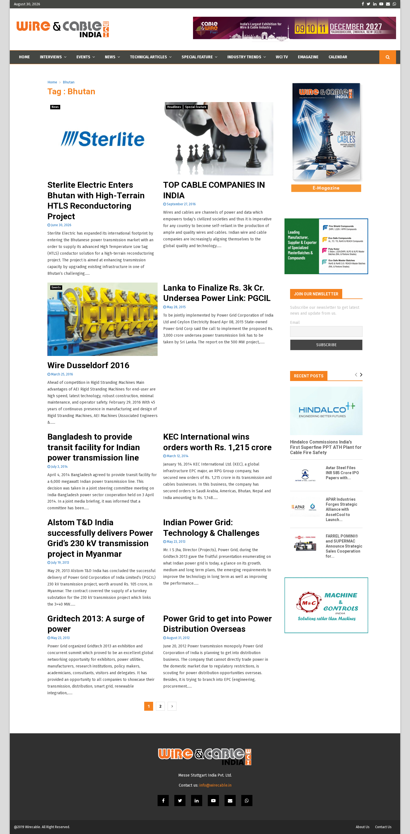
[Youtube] (213, 800)
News (110, 57)
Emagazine (308, 57)
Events (83, 57)
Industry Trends (244, 57)
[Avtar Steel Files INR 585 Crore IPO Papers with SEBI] (305, 475)
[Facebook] (163, 800)
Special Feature (197, 57)
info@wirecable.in (215, 785)
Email (295, 322)
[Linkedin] (196, 800)
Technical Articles (148, 57)
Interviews (51, 57)
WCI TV (282, 57)
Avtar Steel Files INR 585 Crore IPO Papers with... (342, 473)
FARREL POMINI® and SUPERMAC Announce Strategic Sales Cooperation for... (344, 546)
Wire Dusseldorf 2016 (88, 365)
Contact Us (383, 827)
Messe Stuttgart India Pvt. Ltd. (205, 775)
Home (24, 57)
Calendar (338, 57)
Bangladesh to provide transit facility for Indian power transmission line (93, 447)
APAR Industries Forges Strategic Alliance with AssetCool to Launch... (341, 509)
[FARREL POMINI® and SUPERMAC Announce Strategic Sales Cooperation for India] (305, 544)
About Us (363, 827)
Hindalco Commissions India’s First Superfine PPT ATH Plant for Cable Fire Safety (326, 447)
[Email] (230, 800)
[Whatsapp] (246, 800)
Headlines (174, 107)
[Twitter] (179, 800)
